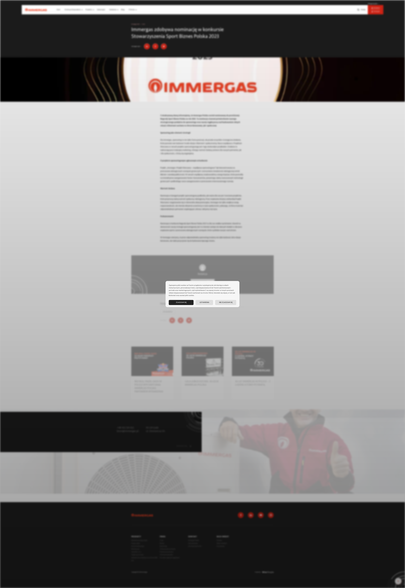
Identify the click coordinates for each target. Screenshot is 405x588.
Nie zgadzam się (225, 302)
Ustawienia (204, 302)
